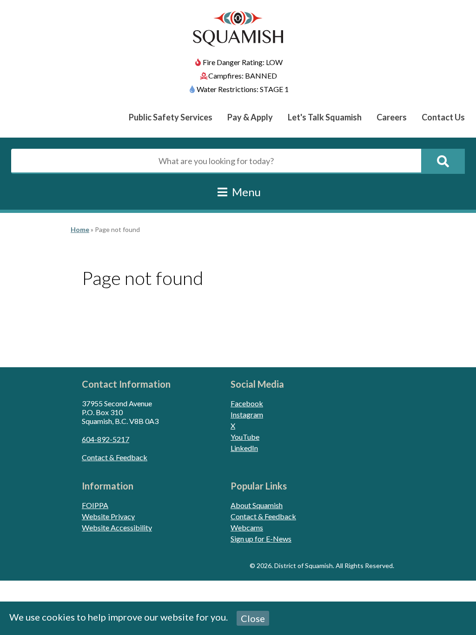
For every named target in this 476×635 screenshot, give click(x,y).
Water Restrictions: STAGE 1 (243, 89)
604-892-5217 (105, 439)
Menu (245, 191)
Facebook (247, 403)
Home (80, 229)
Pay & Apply (250, 117)
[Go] (443, 161)
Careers (392, 117)
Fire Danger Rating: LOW (243, 62)
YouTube (245, 436)
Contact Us (443, 117)
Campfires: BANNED (242, 75)
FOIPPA (95, 505)
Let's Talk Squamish (325, 117)
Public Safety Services (170, 117)
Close (253, 618)
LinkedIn (244, 447)
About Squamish (257, 505)
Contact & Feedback (114, 457)
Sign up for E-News (261, 538)
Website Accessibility (117, 527)
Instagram (247, 414)
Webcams (247, 527)
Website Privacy (108, 516)
